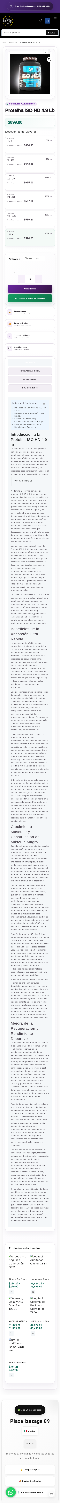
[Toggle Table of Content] (43, 404)
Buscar (51, 32)
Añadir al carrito (30, 289)
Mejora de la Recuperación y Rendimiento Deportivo (27, 425)
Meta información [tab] (30, 388)
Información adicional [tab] (30, 371)
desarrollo (35, 516)
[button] (49, 59)
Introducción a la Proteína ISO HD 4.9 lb (30, 409)
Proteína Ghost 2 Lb (23, 481)
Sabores (14, 259)
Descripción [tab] (30, 362)
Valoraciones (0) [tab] (30, 379)
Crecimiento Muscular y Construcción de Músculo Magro (29, 420)
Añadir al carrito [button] (11, 1292)
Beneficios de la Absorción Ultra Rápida (29, 414)
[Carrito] (47, 21)
